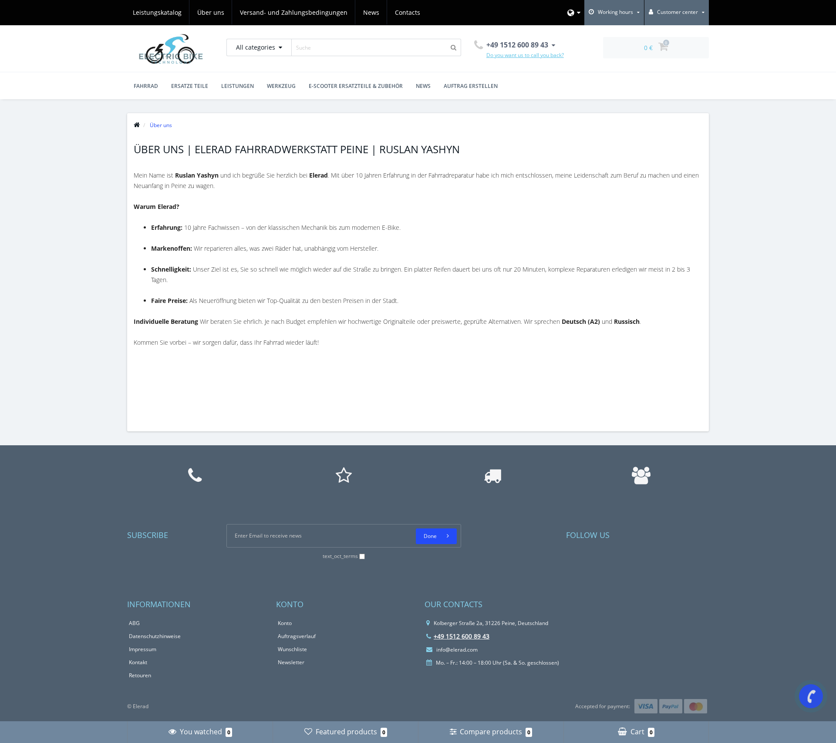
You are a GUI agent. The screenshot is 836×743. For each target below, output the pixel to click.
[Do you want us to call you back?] (811, 696)
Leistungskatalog (157, 12)
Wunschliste (292, 649)
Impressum (142, 649)
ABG (134, 623)
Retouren (140, 675)
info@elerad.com (456, 649)
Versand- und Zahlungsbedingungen (293, 12)
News (371, 12)
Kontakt (138, 662)
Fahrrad (146, 86)
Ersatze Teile (189, 86)
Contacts (407, 12)
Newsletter (291, 662)
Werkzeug (281, 86)
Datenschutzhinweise (155, 636)
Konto (285, 623)
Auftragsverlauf (297, 636)
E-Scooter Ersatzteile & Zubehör (356, 86)
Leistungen (237, 86)
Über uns (210, 12)
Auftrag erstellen (471, 86)
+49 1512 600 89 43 (461, 636)
